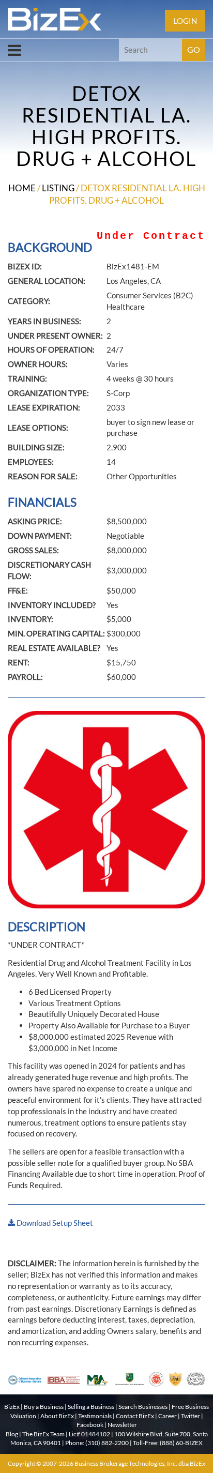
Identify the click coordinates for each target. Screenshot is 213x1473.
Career (167, 1416)
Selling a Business (91, 1406)
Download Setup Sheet (54, 1222)
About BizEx (57, 1416)
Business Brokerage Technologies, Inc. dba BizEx (139, 1463)
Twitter (190, 1416)
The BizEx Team (43, 1434)
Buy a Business (44, 1406)
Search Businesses (143, 1406)
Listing (58, 188)
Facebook (90, 1425)
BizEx (12, 1406)
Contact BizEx (135, 1416)
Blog (12, 1434)
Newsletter (122, 1425)
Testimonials (95, 1416)
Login (185, 20)
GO (193, 49)
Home (22, 188)
